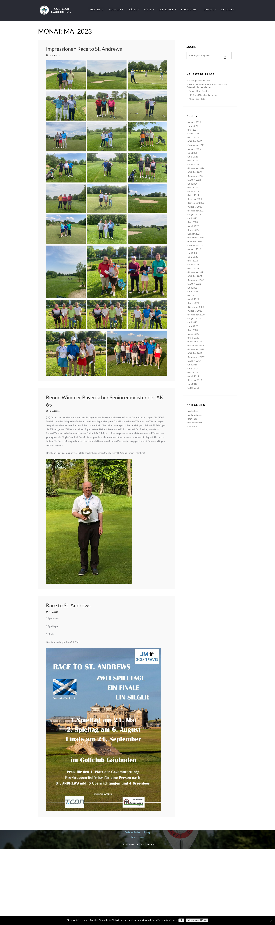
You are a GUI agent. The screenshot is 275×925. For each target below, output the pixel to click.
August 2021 (194, 283)
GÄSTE (147, 9)
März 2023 (193, 230)
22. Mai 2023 (54, 55)
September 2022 (196, 245)
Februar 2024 (195, 199)
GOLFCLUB (115, 9)
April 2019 (193, 376)
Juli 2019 (192, 364)
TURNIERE (208, 9)
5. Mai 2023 (53, 612)
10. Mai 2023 (54, 411)
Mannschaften (195, 422)
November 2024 (196, 168)
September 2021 (196, 280)
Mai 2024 (193, 187)
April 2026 (193, 133)
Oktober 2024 (195, 172)
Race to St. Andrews (68, 605)
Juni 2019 (193, 368)
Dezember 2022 (196, 237)
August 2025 (194, 149)
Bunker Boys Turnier (199, 91)
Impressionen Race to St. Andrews (84, 49)
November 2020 (196, 307)
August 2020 (194, 318)
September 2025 (196, 145)
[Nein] (271, 920)
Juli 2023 (192, 218)
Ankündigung (194, 415)
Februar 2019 (195, 380)
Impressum (137, 837)
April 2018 (193, 387)
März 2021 (193, 303)
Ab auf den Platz (197, 98)
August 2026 (194, 122)
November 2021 (196, 272)
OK (181, 920)
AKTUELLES (227, 9)
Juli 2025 (192, 152)
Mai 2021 (193, 295)
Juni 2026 (193, 126)
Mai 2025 (193, 160)
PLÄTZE (132, 9)
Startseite (96, 9)
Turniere (192, 426)
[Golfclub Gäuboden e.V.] (57, 7)
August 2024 (194, 179)
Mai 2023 (193, 222)
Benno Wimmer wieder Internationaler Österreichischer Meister (207, 86)
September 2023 (196, 210)
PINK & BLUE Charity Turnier (203, 94)
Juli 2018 (192, 383)
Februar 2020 (195, 341)
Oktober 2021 (195, 276)
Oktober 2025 (195, 141)
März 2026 (193, 137)
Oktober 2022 (195, 241)
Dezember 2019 (196, 345)
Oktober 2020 (195, 310)
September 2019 (196, 357)
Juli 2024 (192, 183)
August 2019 (194, 360)
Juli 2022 (192, 253)
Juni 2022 (193, 256)
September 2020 (196, 314)
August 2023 (194, 214)
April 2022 (193, 264)
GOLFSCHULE (166, 9)
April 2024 (193, 191)
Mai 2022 (193, 260)
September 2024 (196, 176)
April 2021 (193, 299)
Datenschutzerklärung (137, 832)
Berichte (192, 418)
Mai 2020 (193, 330)
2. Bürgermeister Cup (199, 80)
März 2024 (193, 195)
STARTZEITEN (188, 9)
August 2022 (194, 249)
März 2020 (193, 337)
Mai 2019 (193, 372)
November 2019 (196, 349)
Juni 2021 (193, 291)
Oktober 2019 (195, 353)
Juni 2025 (193, 156)
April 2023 (193, 226)
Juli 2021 (192, 287)
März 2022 (193, 268)
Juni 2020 (193, 326)
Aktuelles (192, 411)
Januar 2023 (194, 233)
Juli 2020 (192, 322)
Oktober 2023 (195, 206)
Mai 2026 (193, 129)
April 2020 (193, 333)
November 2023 (196, 202)
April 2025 (193, 164)
